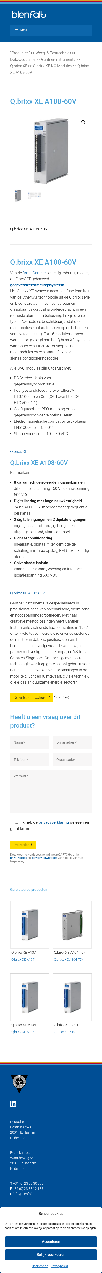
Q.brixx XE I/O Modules (52, 66)
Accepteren (51, 1241)
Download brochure (30, 697)
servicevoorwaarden (44, 858)
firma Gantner (34, 273)
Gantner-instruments (58, 59)
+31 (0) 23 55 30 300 (28, 1183)
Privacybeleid (59, 1266)
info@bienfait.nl (24, 1194)
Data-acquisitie (22, 59)
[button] (83, 122)
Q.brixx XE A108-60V (27, 593)
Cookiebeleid (40, 1266)
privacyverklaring (54, 822)
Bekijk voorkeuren (51, 1255)
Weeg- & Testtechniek (53, 53)
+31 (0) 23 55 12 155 (28, 1189)
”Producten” (20, 53)
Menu (24, 30)
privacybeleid (18, 858)
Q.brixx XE (18, 66)
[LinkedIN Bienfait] (13, 1104)
